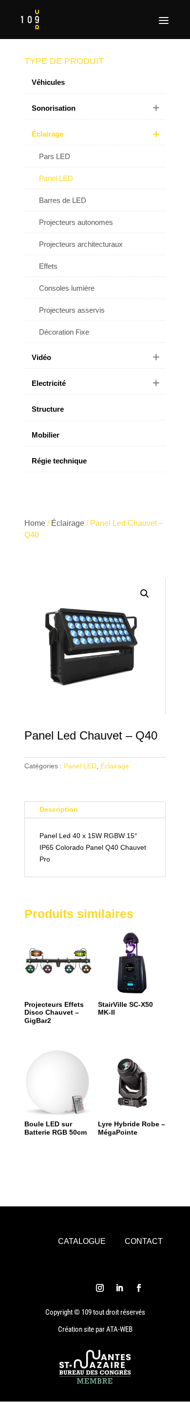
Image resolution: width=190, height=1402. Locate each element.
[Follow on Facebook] (139, 1288)
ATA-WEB (119, 1329)
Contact (144, 1241)
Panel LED (80, 766)
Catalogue (82, 1241)
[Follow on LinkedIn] (119, 1288)
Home (34, 523)
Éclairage (67, 523)
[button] (144, 593)
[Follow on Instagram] (100, 1288)
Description (58, 809)
